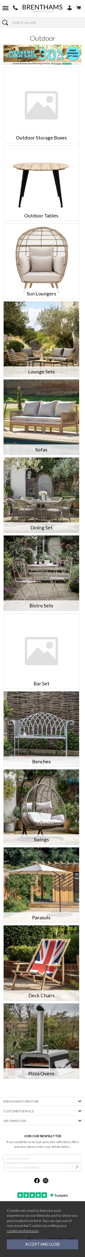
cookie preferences (22, 1231)
